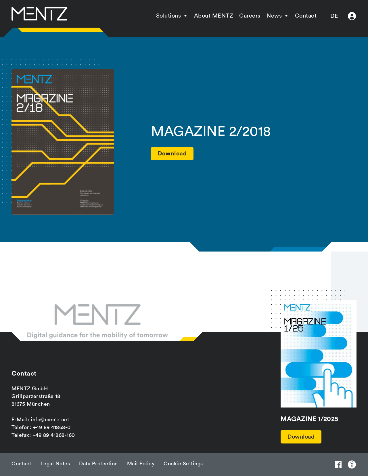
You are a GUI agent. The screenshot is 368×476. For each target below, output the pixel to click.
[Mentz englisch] (39, 14)
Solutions (168, 16)
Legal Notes (55, 463)
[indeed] (351, 464)
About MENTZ (213, 16)
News (274, 16)
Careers (249, 16)
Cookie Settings (183, 463)
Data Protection (98, 463)
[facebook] (338, 464)
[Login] (351, 16)
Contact (306, 16)
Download (301, 437)
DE (334, 16)
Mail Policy (141, 463)
